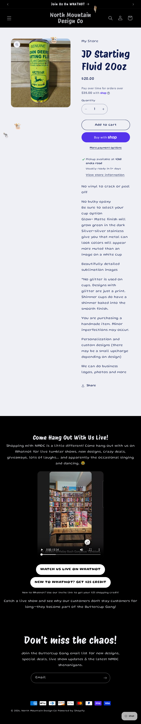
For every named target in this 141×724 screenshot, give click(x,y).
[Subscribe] (105, 678)
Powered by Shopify (71, 711)
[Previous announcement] (8, 4)
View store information (105, 175)
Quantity (88, 100)
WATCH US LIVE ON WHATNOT (70, 569)
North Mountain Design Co (39, 711)
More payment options (106, 148)
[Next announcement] (133, 4)
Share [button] (91, 385)
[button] (9, 18)
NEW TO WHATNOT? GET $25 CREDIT (70, 582)
